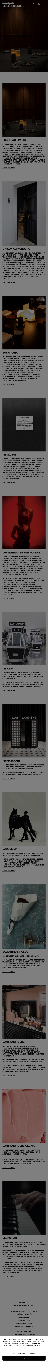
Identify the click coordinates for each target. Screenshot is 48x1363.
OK (24, 1358)
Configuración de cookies (24, 1353)
